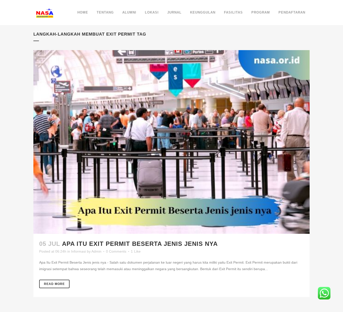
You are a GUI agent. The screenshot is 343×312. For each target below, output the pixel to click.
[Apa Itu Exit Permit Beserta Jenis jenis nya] (171, 142)
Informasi (78, 251)
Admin (96, 251)
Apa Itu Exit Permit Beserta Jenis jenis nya (140, 243)
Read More (54, 284)
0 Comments (116, 251)
